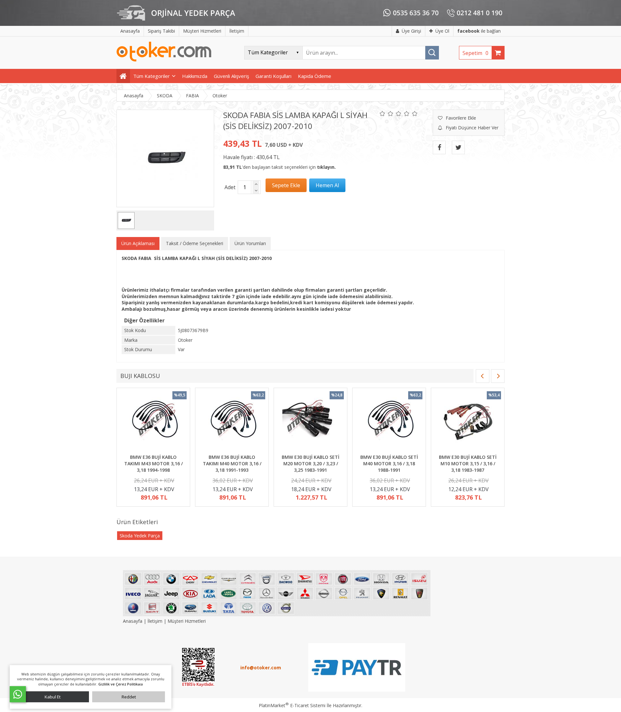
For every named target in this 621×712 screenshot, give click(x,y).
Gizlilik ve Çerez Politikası (120, 684)
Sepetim (475, 53)
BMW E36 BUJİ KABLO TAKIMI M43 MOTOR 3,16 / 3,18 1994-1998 (153, 463)
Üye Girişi (411, 31)
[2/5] (386, 113)
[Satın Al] (327, 185)
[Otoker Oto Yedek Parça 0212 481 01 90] (164, 60)
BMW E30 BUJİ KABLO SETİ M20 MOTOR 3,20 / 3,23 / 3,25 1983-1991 (310, 463)
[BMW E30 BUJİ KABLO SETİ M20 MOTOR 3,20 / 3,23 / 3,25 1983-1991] (310, 422)
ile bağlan (479, 31)
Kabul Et (52, 697)
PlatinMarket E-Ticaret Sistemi (292, 705)
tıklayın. (326, 167)
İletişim (155, 621)
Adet (229, 187)
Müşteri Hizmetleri (187, 621)
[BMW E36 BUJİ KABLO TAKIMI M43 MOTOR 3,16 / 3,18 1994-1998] (153, 422)
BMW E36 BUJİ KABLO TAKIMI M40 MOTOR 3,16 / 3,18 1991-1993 (232, 463)
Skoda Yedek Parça (140, 536)
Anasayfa (133, 621)
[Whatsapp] (18, 694)
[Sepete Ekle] (286, 185)
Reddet (129, 697)
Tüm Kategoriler (151, 76)
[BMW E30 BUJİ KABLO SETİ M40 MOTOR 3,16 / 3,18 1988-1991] (389, 422)
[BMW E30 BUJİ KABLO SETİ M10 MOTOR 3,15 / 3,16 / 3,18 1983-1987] (467, 422)
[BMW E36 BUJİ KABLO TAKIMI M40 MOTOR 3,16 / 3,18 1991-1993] (232, 422)
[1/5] (382, 113)
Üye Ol (442, 31)
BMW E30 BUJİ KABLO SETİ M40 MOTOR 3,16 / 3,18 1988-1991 (389, 463)
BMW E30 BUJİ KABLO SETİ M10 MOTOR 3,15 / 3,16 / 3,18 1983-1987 (467, 463)
